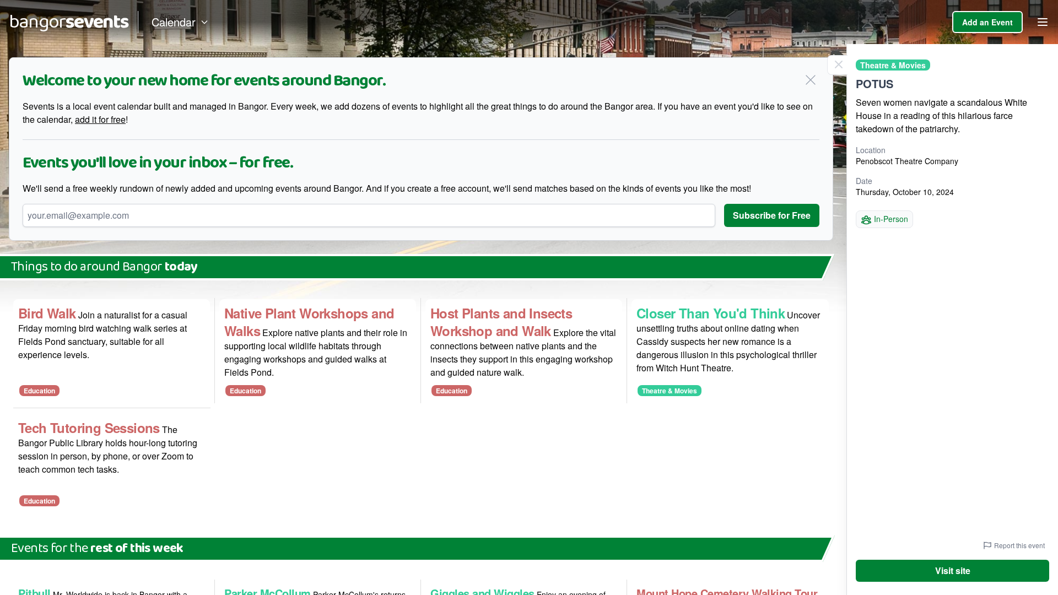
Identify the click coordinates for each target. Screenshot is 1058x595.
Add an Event (987, 22)
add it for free (100, 119)
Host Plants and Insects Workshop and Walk (501, 322)
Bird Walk (47, 313)
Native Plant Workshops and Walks (309, 322)
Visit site (952, 570)
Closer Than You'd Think (710, 313)
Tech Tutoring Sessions (89, 427)
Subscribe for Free (772, 215)
